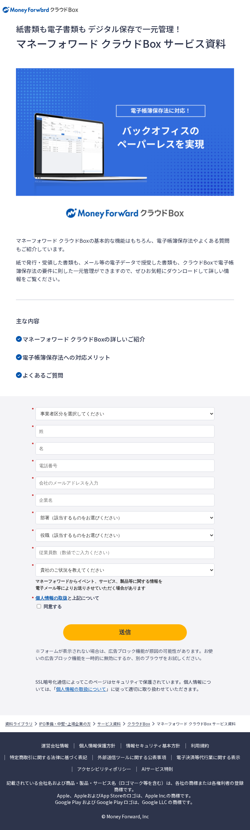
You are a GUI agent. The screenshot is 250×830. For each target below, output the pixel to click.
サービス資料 (109, 724)
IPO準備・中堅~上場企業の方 (65, 724)
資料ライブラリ (19, 724)
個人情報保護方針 (97, 746)
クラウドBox (138, 724)
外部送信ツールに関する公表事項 (132, 757)
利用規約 (200, 746)
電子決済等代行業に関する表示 (208, 757)
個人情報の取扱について (81, 689)
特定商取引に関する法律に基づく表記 (48, 757)
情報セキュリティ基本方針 (153, 746)
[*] (125, 405)
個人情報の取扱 (51, 598)
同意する (53, 606)
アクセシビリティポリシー (104, 769)
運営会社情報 (55, 746)
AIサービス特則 (157, 769)
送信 (125, 632)
